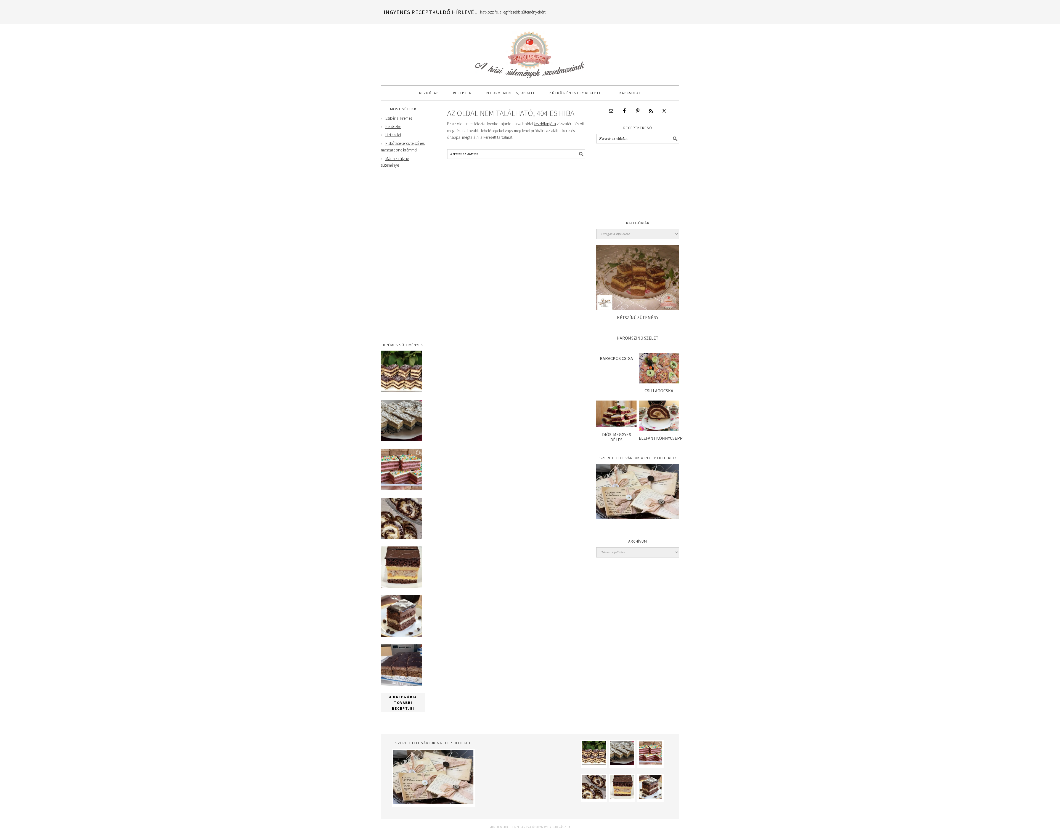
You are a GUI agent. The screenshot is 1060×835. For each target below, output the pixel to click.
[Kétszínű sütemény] (637, 308)
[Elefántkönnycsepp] (659, 429)
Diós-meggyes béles (616, 437)
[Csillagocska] (659, 382)
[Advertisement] (637, 183)
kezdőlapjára (545, 123)
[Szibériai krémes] (401, 390)
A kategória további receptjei (403, 703)
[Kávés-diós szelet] (401, 684)
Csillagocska (659, 390)
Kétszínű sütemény (637, 317)
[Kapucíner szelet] (401, 635)
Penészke (393, 126)
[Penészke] (401, 439)
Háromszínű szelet (638, 338)
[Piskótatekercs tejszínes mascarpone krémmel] (401, 537)
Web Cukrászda (530, 52)
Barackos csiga (616, 358)
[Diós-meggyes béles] (616, 425)
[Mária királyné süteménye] (401, 586)
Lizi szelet (393, 134)
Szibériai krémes (398, 118)
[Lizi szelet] (401, 488)
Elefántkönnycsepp (661, 438)
